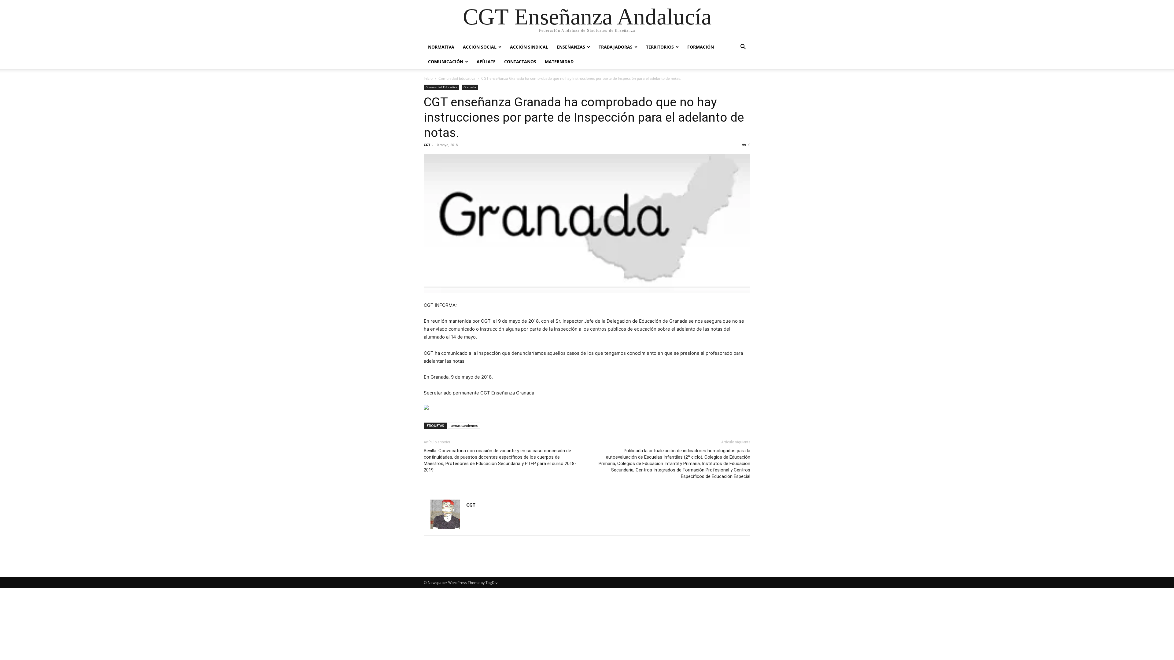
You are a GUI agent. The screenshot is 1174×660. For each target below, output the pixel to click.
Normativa (441, 47)
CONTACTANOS (520, 61)
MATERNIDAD (559, 61)
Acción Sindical (529, 47)
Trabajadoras (616, 47)
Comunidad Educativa (456, 78)
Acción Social (480, 47)
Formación (700, 47)
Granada (469, 87)
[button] (743, 47)
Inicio (428, 78)
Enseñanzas (571, 47)
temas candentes (464, 425)
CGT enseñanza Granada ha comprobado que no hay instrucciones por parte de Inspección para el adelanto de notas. (584, 117)
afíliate (486, 61)
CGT (427, 144)
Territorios (660, 47)
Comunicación (445, 61)
